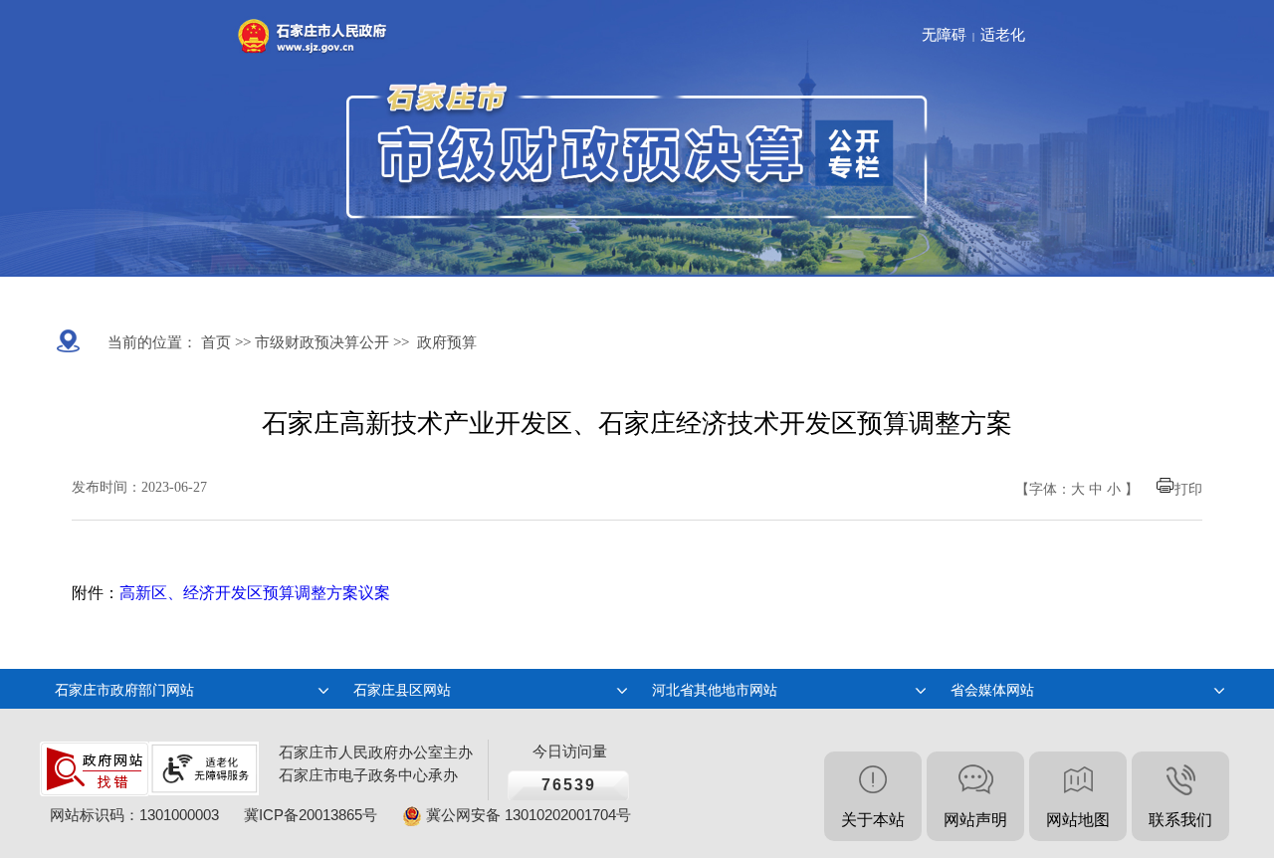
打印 (1188, 489)
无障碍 (944, 35)
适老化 (1002, 35)
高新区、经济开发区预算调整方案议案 (254, 592)
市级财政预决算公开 (320, 342)
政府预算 (447, 342)
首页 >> (224, 342)
